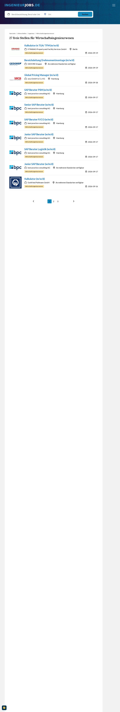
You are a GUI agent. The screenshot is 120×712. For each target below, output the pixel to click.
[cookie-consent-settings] (4, 707)
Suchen (85, 14)
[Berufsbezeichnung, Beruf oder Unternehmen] (9, 14)
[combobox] (9, 14)
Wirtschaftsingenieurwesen (45, 33)
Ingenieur (31, 33)
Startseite (12, 33)
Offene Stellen (21, 33)
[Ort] (45, 14)
